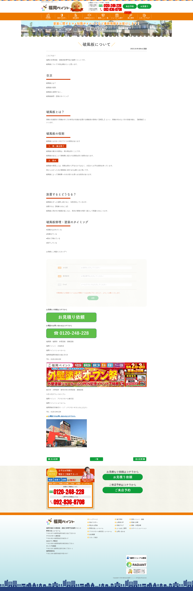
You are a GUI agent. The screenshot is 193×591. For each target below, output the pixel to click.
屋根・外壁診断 (136, 525)
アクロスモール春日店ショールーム (100, 531)
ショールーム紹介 (117, 18)
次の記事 (54, 459)
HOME (48, 18)
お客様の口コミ (89, 18)
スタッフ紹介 (93, 537)
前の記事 (139, 459)
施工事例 (131, 18)
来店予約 (130, 6)
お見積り (144, 6)
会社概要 (92, 534)
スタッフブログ (144, 18)
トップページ (93, 519)
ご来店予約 (123, 490)
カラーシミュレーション (139, 528)
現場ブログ (120, 525)
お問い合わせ (121, 531)
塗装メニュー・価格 (137, 519)
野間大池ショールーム (96, 528)
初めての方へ (61, 18)
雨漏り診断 (134, 522)
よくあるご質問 (121, 528)
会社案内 (76, 18)
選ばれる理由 (93, 525)
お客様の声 (120, 522)
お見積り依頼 (122, 477)
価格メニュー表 (103, 18)
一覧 (96, 459)
